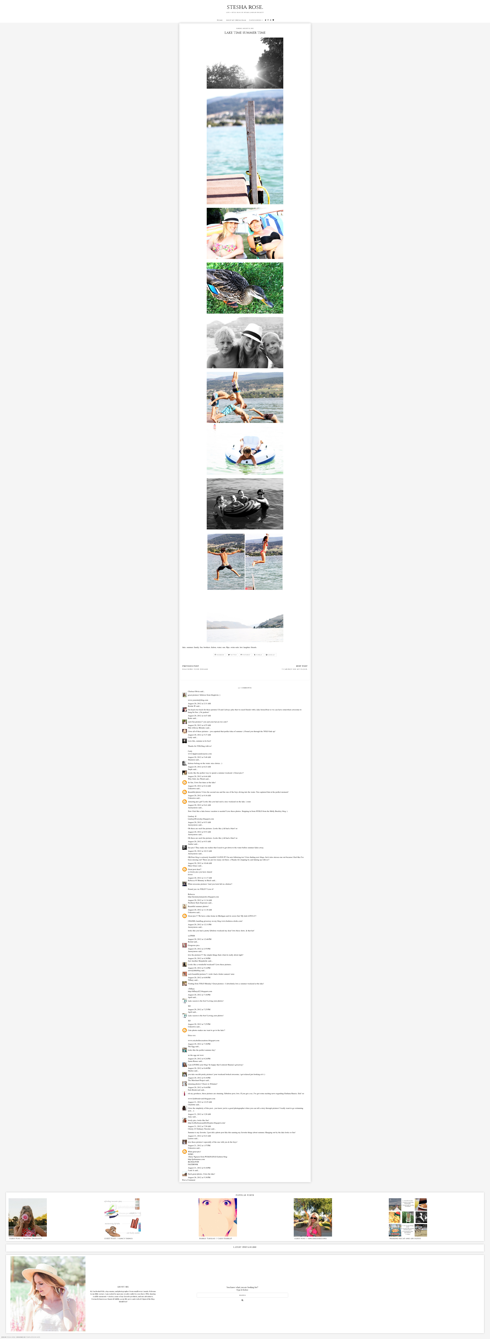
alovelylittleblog (194, 970)
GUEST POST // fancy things (118, 1238)
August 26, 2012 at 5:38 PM (199, 1177)
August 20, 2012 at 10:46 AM (200, 863)
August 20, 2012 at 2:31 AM (199, 703)
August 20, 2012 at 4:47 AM (199, 715)
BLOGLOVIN (193, 1161)
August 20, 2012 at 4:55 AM (199, 725)
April (190, 997)
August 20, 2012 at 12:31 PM (199, 924)
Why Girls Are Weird (196, 778)
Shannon (191, 759)
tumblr (259, 655)
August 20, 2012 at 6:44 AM (199, 776)
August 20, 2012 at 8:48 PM (199, 1068)
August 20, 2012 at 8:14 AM (199, 786)
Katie (190, 718)
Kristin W (192, 706)
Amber (190, 844)
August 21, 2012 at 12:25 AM (200, 1102)
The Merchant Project (196, 1080)
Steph (190, 769)
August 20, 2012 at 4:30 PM (199, 958)
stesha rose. (245, 7)
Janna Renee (193, 1061)
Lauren (191, 1138)
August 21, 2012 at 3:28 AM (199, 1114)
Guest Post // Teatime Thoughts (25, 1238)
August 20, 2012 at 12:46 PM (199, 939)
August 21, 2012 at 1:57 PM (199, 1145)
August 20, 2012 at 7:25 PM (199, 1009)
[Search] (242, 1300)
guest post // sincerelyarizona (310, 1238)
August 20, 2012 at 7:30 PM (199, 1044)
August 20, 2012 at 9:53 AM (199, 822)
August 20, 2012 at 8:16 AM (199, 795)
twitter (233, 655)
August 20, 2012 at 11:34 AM (200, 900)
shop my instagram (236, 20)
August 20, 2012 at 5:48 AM (199, 757)
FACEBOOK (193, 1164)
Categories (255, 20)
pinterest (246, 655)
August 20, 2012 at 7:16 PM (199, 994)
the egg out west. (197, 1055)
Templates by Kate (33, 1337)
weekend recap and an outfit (405, 1238)
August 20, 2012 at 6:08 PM (199, 977)
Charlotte (191, 1104)
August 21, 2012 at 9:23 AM (199, 1136)
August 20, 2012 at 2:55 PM (199, 948)
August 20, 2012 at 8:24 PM (199, 1058)
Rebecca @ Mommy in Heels (199, 880)
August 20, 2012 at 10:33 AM (200, 851)
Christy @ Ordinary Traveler (199, 1128)
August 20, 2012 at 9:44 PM (199, 1087)
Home (220, 20)
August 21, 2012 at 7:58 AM (199, 1126)
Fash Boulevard (194, 1090)
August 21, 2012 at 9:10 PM (199, 1167)
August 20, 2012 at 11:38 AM (200, 909)
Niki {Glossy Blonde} (196, 727)
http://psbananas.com (196, 1159)
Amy (190, 1116)
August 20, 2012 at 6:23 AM (199, 766)
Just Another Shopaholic (197, 961)
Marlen (191, 1070)
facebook (220, 655)
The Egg (191, 1046)
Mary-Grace (193, 865)
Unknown (192, 788)
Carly (190, 737)
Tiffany (191, 980)
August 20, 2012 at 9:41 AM (199, 805)
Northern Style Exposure (198, 902)
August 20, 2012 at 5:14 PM (199, 968)
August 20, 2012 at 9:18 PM (199, 1077)
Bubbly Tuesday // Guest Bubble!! (215, 1238)
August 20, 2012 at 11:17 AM (200, 877)
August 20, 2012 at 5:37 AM (199, 734)
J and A (191, 1170)
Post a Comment (188, 1180)
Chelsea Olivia (194, 691)
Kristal (190, 941)
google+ (271, 655)
